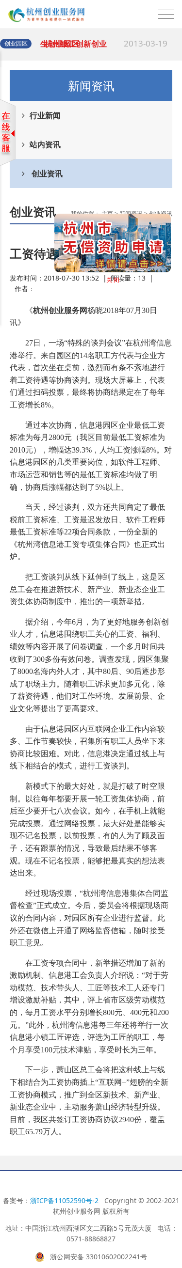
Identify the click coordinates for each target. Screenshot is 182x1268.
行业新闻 (45, 115)
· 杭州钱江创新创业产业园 (103, 48)
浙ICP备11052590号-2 (64, 1200)
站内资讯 (45, 144)
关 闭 (107, 286)
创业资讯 (46, 173)
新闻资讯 (131, 213)
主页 (107, 213)
